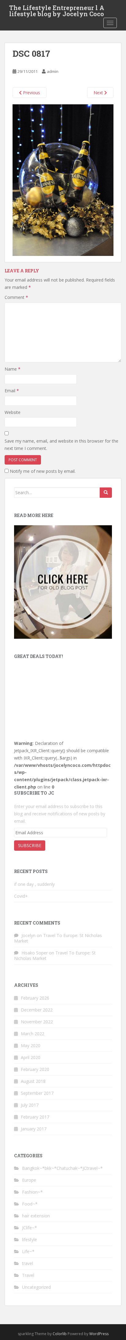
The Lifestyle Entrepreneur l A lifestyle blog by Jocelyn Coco (56, 9)
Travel (28, 1275)
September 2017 (37, 1093)
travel (27, 1263)
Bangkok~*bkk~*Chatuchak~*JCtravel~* (62, 1168)
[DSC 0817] (63, 180)
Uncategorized (36, 1287)
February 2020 (35, 1069)
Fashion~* (32, 1192)
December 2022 (37, 1010)
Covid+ (21, 896)
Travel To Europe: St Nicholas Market (58, 938)
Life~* (28, 1251)
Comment (16, 297)
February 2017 (35, 1117)
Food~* (30, 1204)
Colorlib (60, 1333)
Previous (31, 92)
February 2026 (35, 998)
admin (52, 71)
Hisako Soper (34, 953)
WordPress (99, 1333)
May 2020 (30, 1045)
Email (12, 390)
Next (99, 92)
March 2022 (32, 1033)
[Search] (106, 492)
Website (12, 412)
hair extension (36, 1216)
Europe (29, 1180)
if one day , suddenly (34, 884)
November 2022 (37, 1022)
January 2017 (33, 1129)
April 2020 (30, 1057)
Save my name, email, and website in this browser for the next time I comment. (61, 444)
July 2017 (30, 1105)
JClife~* (29, 1227)
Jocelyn (28, 935)
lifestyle (29, 1239)
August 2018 (33, 1081)
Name (12, 369)
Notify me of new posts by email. (43, 471)
